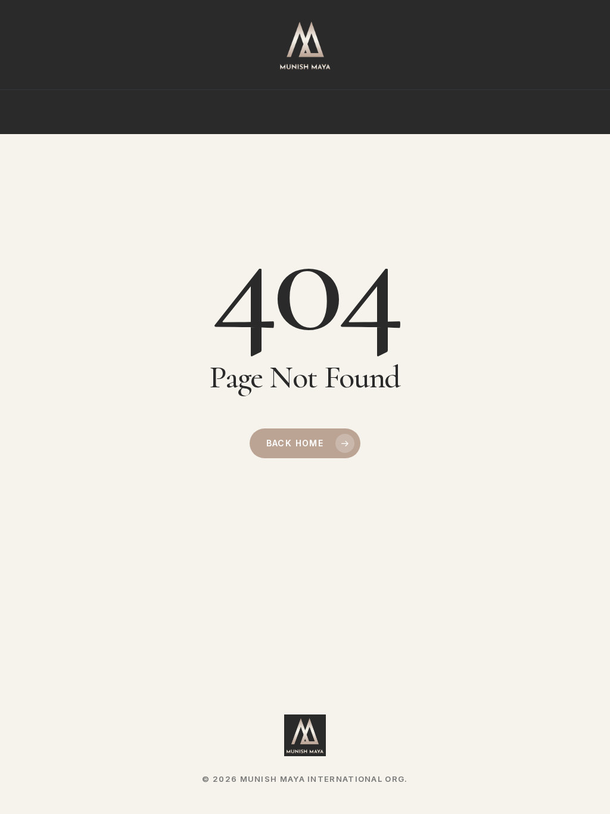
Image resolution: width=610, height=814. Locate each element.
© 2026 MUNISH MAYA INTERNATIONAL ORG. (304, 779)
